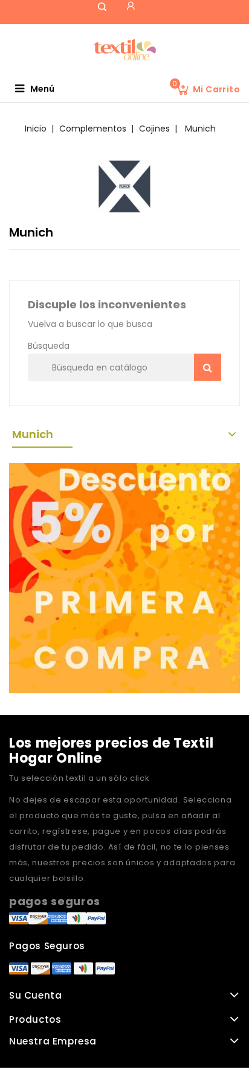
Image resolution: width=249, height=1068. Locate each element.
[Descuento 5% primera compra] (124, 577)
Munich (32, 434)
